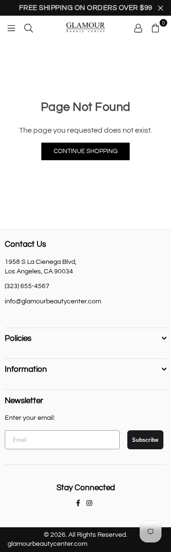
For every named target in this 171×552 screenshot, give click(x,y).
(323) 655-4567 (27, 286)
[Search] (28, 27)
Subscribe (145, 440)
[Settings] (138, 27)
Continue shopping (85, 151)
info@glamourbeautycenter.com (53, 301)
